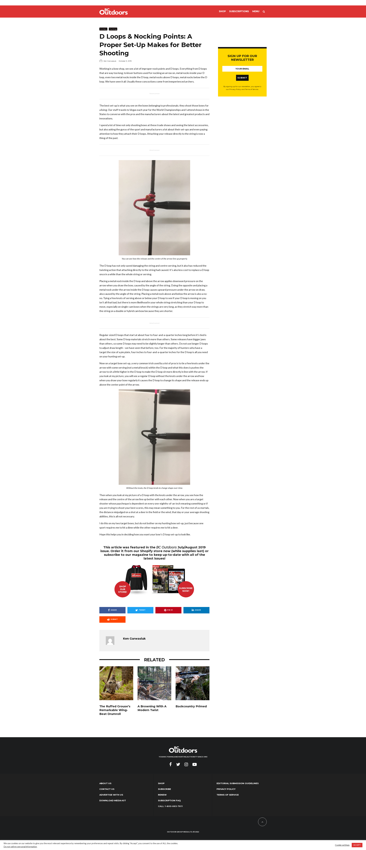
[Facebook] (170, 764)
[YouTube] (194, 764)
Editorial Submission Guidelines (238, 783)
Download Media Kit (112, 800)
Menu (255, 11)
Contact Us (106, 789)
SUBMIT (242, 77)
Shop (222, 11)
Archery (103, 29)
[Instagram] (186, 764)
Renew (162, 794)
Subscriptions (239, 11)
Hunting (113, 29)
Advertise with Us (111, 794)
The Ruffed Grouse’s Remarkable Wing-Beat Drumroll (114, 710)
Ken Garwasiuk (110, 61)
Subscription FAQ (169, 800)
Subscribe (164, 789)
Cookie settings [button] (342, 845)
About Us (105, 783)
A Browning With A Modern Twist (152, 708)
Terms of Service (228, 794)
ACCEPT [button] (357, 845)
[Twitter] (178, 764)
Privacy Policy (226, 789)
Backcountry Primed (191, 706)
